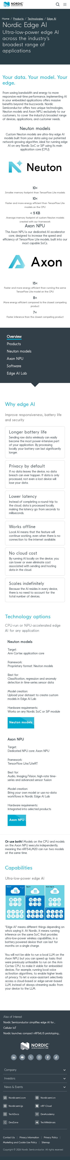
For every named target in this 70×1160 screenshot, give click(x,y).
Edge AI (51, 19)
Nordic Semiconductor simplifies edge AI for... (29, 1022)
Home (5, 19)
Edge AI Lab (17, 374)
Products (18, 19)
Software (14, 366)
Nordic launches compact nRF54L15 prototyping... (31, 1033)
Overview (14, 337)
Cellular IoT (9, 1027)
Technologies (35, 19)
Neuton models (19, 352)
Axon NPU (15, 359)
